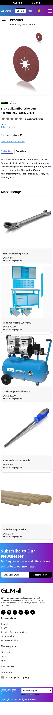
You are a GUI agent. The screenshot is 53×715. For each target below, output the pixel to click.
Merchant (5, 652)
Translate (36, 694)
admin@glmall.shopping (17, 677)
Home (13, 24)
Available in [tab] (21, 151)
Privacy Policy (7, 636)
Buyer (4, 656)
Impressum (6, 672)
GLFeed (36, 2)
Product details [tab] (7, 151)
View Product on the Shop (13, 141)
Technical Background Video (14, 632)
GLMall (4, 624)
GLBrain (17, 2)
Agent (4, 660)
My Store (22, 24)
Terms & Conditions (10, 640)
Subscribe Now (40, 574)
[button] (20, 11)
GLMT (4, 628)
